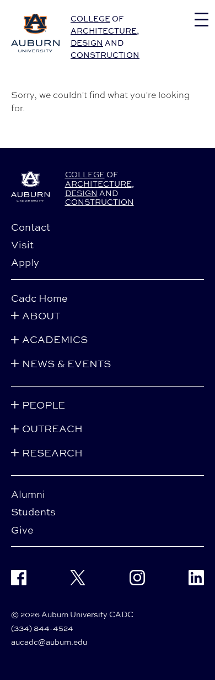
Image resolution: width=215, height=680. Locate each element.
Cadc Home (39, 297)
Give (22, 529)
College (90, 18)
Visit (22, 244)
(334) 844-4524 (42, 628)
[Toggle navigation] (201, 19)
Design (87, 42)
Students (33, 511)
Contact (30, 226)
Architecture (104, 30)
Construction (105, 55)
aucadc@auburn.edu (49, 642)
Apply (25, 262)
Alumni (28, 493)
